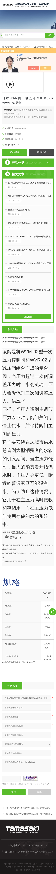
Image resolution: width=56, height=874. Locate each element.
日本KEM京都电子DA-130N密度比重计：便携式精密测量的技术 (31, 183)
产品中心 (26, 47)
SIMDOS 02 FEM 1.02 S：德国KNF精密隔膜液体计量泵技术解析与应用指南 (31, 236)
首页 (17, 47)
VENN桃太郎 (39, 47)
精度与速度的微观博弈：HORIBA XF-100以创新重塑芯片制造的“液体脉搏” (31, 223)
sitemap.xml (41, 866)
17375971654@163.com (35, 845)
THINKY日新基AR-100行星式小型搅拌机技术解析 (31, 196)
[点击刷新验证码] (30, 778)
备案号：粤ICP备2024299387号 (19, 866)
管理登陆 (36, 869)
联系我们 (41, 152)
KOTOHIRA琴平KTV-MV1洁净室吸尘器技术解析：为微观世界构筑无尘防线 (31, 290)
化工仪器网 (25, 869)
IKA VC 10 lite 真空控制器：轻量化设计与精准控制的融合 (31, 250)
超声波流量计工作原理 (19, 303)
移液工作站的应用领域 (19, 209)
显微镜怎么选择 (15, 277)
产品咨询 (14, 152)
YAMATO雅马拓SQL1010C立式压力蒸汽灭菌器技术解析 (31, 263)
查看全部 (28, 316)
